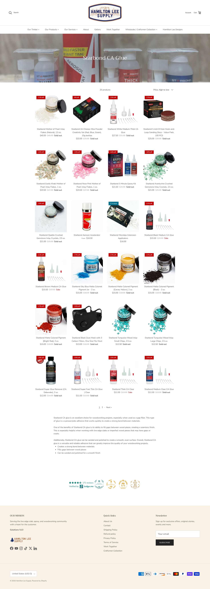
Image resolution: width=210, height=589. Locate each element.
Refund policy (110, 534)
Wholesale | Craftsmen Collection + (141, 29)
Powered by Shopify (39, 581)
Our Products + (52, 29)
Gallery (97, 29)
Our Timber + (33, 29)
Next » (109, 407)
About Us (108, 521)
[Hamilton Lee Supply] (105, 12)
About (86, 29)
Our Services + (70, 29)
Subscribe (164, 542)
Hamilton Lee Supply (23, 581)
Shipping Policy (110, 529)
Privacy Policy (110, 538)
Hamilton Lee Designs (173, 29)
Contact (107, 525)
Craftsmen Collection (113, 550)
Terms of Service (111, 542)
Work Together (113, 29)
